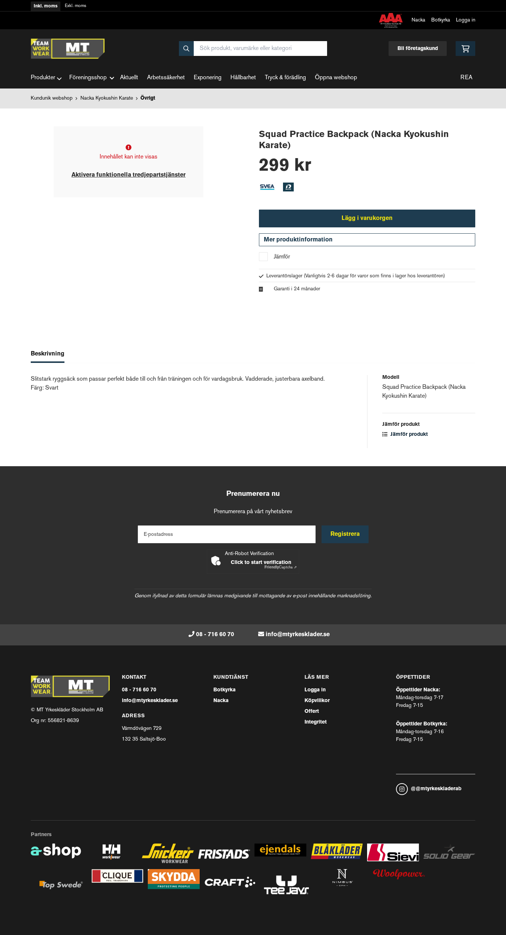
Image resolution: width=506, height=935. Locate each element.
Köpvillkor (317, 700)
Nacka (418, 20)
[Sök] (186, 48)
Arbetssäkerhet (166, 78)
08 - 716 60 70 (215, 634)
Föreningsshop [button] (88, 78)
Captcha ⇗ (280, 567)
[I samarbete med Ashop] (56, 856)
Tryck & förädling (285, 78)
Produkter (43, 78)
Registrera (345, 534)
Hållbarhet (243, 78)
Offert (311, 711)
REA (466, 78)
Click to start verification (261, 562)
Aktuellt (129, 78)
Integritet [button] (315, 722)
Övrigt (147, 98)
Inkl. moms (45, 6)
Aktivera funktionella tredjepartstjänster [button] (128, 175)
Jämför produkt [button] (408, 434)
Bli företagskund (417, 48)
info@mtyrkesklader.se (298, 634)
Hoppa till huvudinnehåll (250, 9)
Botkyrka (440, 20)
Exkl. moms (75, 6)
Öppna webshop (336, 78)
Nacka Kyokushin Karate (106, 98)
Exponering (208, 78)
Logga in (465, 20)
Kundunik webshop (52, 98)
